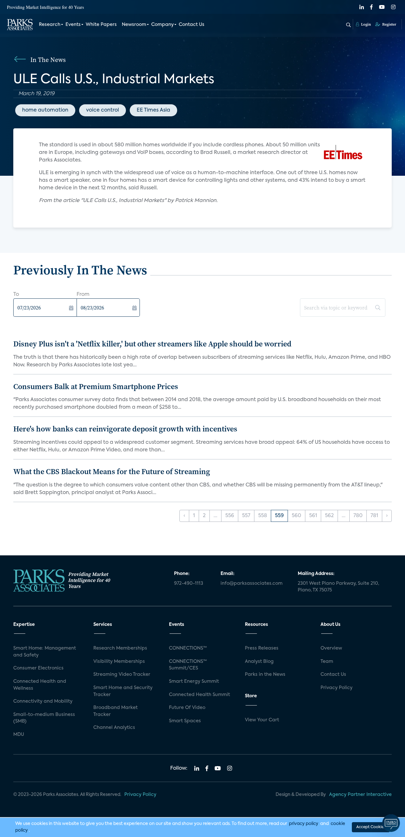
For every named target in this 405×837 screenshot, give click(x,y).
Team (327, 661)
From (83, 294)
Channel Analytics (114, 727)
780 (358, 515)
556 (229, 515)
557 (246, 515)
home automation (45, 110)
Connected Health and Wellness (39, 685)
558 (262, 515)
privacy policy (303, 824)
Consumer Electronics (38, 668)
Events (73, 24)
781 (374, 515)
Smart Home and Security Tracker (123, 691)
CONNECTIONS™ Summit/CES (188, 665)
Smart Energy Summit (194, 681)
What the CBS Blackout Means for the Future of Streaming (111, 471)
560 (296, 515)
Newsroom (134, 24)
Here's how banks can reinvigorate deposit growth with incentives (125, 429)
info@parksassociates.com (252, 583)
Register (388, 24)
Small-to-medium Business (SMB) (44, 718)
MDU (18, 734)
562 (329, 515)
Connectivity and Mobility (42, 701)
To (16, 294)
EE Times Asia (153, 110)
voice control (102, 110)
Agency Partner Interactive (360, 794)
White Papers (101, 24)
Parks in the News (265, 674)
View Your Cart (262, 720)
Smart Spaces (185, 721)
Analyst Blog (259, 661)
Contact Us (191, 24)
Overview (331, 648)
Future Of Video (187, 708)
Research (49, 24)
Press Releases (261, 648)
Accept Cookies (370, 827)
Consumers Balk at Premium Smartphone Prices (95, 386)
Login (365, 24)
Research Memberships (120, 648)
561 (313, 515)
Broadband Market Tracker (115, 711)
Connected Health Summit (199, 695)
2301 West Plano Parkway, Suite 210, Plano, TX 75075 (338, 587)
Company (162, 24)
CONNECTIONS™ (188, 648)
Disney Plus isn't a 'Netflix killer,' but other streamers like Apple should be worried (152, 344)
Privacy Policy (336, 688)
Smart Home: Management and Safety (44, 651)
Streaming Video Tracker (121, 674)
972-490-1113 (188, 583)
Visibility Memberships (119, 661)
